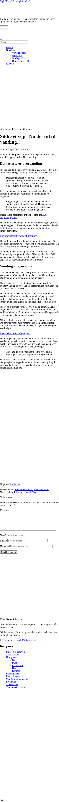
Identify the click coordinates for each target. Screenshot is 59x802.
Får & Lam (17, 665)
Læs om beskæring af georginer (15, 333)
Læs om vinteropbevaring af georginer (18, 236)
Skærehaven (12, 684)
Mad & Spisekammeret (17, 679)
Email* (3, 540)
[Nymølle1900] (9, 14)
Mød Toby (17, 55)
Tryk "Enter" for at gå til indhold (15, 1)
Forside (9, 47)
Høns (14, 668)
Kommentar (5, 510)
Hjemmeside (6, 546)
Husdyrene (11, 657)
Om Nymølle (18, 58)
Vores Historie (19, 53)
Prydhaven (15, 484)
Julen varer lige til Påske (25, 492)
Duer (14, 662)
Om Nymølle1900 (20, 61)
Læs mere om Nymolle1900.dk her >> (18, 640)
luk (2, 800)
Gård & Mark (12, 654)
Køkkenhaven (13, 673)
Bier (14, 660)
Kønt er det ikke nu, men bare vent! (32, 489)
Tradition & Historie (15, 687)
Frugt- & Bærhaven (15, 652)
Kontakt (10, 63)
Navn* (3, 535)
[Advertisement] (29, 96)
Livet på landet (13, 676)
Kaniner (16, 671)
